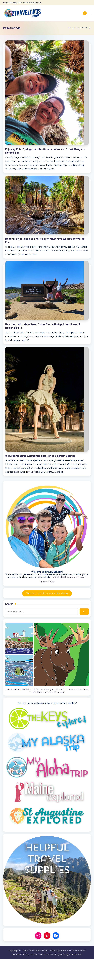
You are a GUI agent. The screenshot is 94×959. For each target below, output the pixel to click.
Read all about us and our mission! (69, 577)
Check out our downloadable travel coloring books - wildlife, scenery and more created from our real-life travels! (47, 690)
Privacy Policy (47, 581)
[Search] (84, 611)
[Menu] (89, 13)
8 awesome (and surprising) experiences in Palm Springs (40, 455)
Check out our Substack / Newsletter (47, 593)
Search (9, 603)
